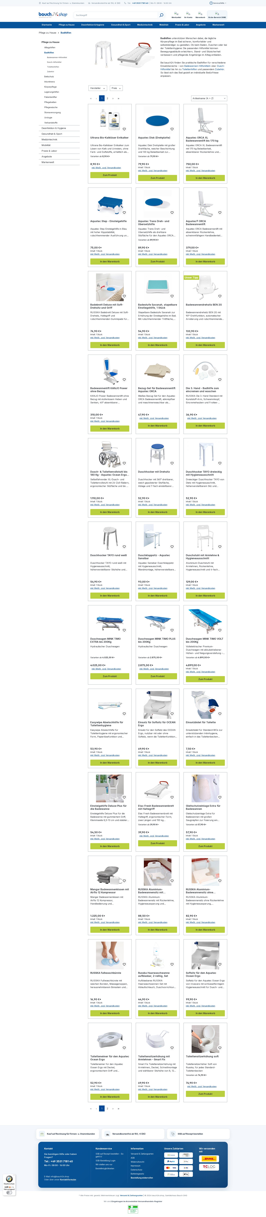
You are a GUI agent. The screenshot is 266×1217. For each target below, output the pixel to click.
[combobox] (119, 15)
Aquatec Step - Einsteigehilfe (108, 221)
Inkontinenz (49, 81)
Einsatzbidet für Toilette (201, 722)
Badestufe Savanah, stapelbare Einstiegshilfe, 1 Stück (157, 306)
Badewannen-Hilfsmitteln (197, 66)
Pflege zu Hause (50, 42)
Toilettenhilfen (53, 67)
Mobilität (46, 145)
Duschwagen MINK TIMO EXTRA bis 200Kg (105, 640)
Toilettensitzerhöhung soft (202, 1056)
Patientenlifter (50, 97)
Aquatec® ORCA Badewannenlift (196, 223)
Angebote (47, 156)
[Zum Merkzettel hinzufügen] (124, 129)
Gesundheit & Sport (52, 133)
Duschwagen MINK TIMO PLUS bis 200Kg (156, 640)
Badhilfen (49, 52)
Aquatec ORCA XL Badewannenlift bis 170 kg (202, 139)
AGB (133, 1158)
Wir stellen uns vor (104, 1164)
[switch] (9, 1192)
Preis (115, 88)
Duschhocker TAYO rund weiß (108, 555)
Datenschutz (136, 1170)
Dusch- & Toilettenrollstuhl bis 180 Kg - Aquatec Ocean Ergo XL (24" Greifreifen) (108, 473)
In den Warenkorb (205, 178)
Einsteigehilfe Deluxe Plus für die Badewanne (108, 807)
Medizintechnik (49, 139)
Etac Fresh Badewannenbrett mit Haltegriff (156, 807)
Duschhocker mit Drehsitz (154, 471)
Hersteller (95, 88)
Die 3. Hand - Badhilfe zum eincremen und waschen (202, 390)
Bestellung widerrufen (142, 1178)
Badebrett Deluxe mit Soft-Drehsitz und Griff (106, 306)
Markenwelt (48, 162)
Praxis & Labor (49, 150)
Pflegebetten (50, 102)
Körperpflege (50, 87)
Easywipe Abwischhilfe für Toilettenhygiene (106, 724)
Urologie (48, 117)
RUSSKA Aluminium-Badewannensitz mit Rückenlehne (150, 891)
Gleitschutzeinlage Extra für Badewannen (203, 807)
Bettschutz (49, 76)
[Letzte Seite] (118, 98)
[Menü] (14, 1175)
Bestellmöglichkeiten (105, 1168)
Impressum (135, 1166)
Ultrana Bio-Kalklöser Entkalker (109, 137)
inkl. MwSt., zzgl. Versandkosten (106, 167)
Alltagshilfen (49, 47)
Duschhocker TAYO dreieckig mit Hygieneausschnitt (204, 473)
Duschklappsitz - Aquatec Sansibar (154, 557)
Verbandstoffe (50, 122)
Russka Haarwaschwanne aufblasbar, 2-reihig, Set (154, 974)
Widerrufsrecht (137, 1162)
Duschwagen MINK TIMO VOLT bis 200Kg (204, 640)
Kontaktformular (68, 1179)
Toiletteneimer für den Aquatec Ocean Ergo (109, 1058)
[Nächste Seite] (113, 98)
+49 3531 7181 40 (140, 3)
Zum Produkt (110, 175)
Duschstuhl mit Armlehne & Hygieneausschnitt (202, 557)
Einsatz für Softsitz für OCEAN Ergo (156, 724)
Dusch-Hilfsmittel (54, 62)
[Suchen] (161, 15)
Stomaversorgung (52, 112)
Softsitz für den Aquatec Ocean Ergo (201, 974)
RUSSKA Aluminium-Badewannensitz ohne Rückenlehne (199, 891)
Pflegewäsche (50, 107)
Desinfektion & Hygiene (54, 128)
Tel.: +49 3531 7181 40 (58, 1161)
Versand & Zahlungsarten (142, 1154)
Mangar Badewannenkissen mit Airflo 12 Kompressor (109, 891)
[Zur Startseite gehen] (53, 15)
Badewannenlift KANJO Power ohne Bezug (108, 390)
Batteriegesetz (137, 1174)
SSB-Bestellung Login (105, 1160)
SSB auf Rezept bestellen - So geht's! (109, 1155)
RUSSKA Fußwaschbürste (105, 972)
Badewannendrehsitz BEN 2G (204, 304)
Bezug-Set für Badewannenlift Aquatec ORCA (156, 390)
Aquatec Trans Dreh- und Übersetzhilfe (153, 223)
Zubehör (50, 72)
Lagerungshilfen (51, 92)
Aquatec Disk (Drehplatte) (154, 137)
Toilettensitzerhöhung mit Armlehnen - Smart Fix (154, 1058)
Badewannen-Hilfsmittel (57, 57)
